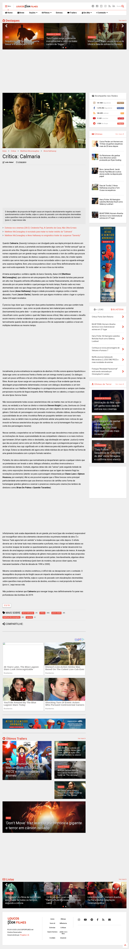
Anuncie (63, 938)
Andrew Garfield (63, 767)
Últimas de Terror (103, 384)
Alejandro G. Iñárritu (12, 34)
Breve (21, 13)
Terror (8, 818)
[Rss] (109, 6)
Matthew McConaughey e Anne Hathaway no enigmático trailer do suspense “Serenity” (43, 235)
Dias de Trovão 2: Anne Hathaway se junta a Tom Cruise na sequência (110, 188)
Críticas (63, 928)
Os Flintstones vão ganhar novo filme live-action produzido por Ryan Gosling (110, 158)
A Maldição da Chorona (102, 398)
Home (9, 13)
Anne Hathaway (50, 151)
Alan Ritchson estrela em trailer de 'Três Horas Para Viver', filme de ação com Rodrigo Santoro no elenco (69, 751)
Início (5, 151)
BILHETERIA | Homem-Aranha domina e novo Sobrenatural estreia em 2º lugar (111, 215)
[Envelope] (109, 919)
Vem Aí (52, 923)
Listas (9, 879)
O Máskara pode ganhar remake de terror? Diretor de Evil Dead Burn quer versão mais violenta (107, 428)
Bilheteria (63, 923)
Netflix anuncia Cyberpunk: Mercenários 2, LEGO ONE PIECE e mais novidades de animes (25, 769)
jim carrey (98, 417)
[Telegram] (93, 6)
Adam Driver (92, 37)
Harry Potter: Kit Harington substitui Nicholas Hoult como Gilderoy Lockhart (111, 202)
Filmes (47, 13)
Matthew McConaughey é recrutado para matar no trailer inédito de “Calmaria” (38, 231)
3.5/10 (7, 605)
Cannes (8, 893)
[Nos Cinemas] (44, 728)
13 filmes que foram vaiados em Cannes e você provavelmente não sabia (22, 900)
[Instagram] (105, 6)
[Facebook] (97, 6)
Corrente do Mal (100, 445)
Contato (52, 938)
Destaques (12, 20)
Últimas (98, 134)
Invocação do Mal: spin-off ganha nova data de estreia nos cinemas (107, 406)
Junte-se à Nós (63, 933)
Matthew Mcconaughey (29, 151)
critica (13, 151)
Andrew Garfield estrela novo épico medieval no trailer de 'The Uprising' (68, 772)
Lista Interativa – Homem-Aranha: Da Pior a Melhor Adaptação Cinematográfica (63, 900)
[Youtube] (101, 6)
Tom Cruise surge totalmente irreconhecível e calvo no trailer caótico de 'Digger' (20, 41)
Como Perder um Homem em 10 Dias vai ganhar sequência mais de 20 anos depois (111, 144)
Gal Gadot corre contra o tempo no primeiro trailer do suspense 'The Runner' (70, 792)
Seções (32, 13)
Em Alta (86, 13)
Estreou (59, 13)
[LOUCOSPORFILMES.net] (27, 7)
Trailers (73, 13)
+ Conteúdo (101, 13)
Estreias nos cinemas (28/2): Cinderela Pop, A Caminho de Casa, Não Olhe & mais (40, 228)
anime (8, 759)
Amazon (61, 787)
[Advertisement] (64, 70)
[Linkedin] (114, 6)
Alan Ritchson (62, 744)
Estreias (52, 928)
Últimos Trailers (16, 738)
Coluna (49, 893)
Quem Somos (52, 932)
